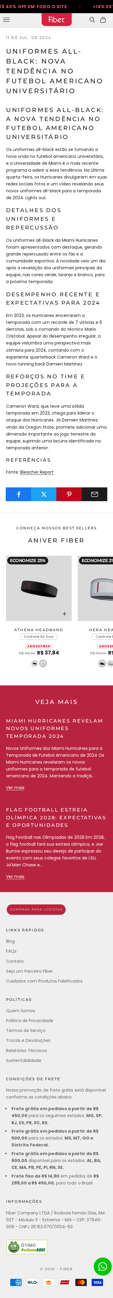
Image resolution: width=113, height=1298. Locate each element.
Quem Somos (20, 1011)
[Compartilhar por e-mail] (94, 494)
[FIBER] (56, 909)
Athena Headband (38, 630)
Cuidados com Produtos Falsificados (44, 981)
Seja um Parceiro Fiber (29, 971)
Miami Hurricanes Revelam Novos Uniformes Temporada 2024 (54, 728)
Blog (10, 941)
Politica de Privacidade (29, 1021)
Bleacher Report (37, 472)
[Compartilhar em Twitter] (43, 494)
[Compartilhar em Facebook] (18, 494)
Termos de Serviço (26, 1030)
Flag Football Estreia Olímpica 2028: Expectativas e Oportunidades (56, 817)
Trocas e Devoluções (28, 1040)
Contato (15, 961)
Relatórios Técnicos (26, 1051)
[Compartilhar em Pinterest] (69, 494)
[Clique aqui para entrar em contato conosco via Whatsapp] (103, 1267)
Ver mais (15, 788)
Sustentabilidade (23, 1060)
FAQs (11, 951)
